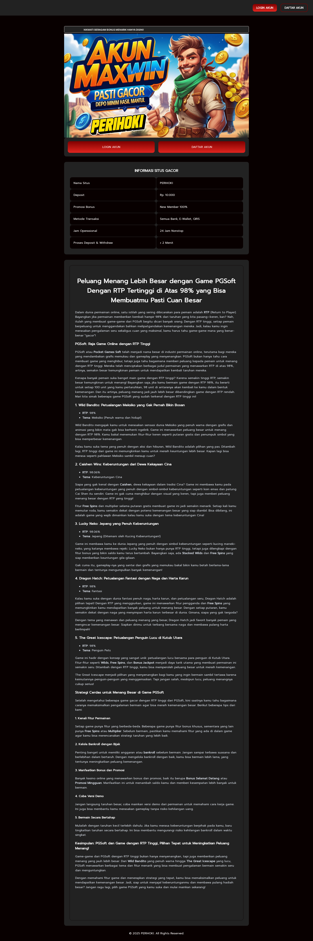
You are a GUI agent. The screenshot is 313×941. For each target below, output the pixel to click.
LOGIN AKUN (264, 8)
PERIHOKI (147, 933)
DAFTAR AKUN (294, 8)
